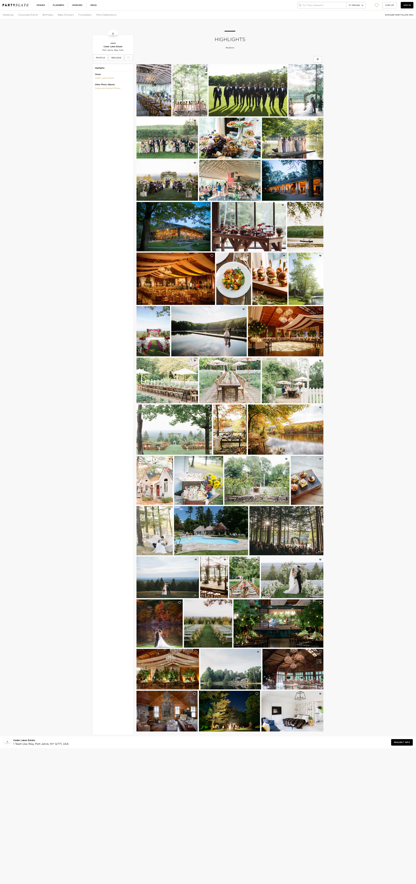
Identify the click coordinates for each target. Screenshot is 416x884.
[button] (377, 5)
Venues (40, 5)
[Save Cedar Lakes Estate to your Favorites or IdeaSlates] (129, 58)
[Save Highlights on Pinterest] (318, 59)
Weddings (8, 14)
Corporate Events (28, 14)
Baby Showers (66, 14)
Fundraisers (85, 14)
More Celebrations (106, 14)
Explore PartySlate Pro (399, 15)
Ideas (93, 5)
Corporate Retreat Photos (107, 88)
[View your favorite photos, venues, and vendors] (377, 5)
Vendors (77, 5)
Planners (58, 5)
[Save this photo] (168, 67)
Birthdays (48, 14)
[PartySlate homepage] (16, 5)
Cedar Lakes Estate (113, 46)
